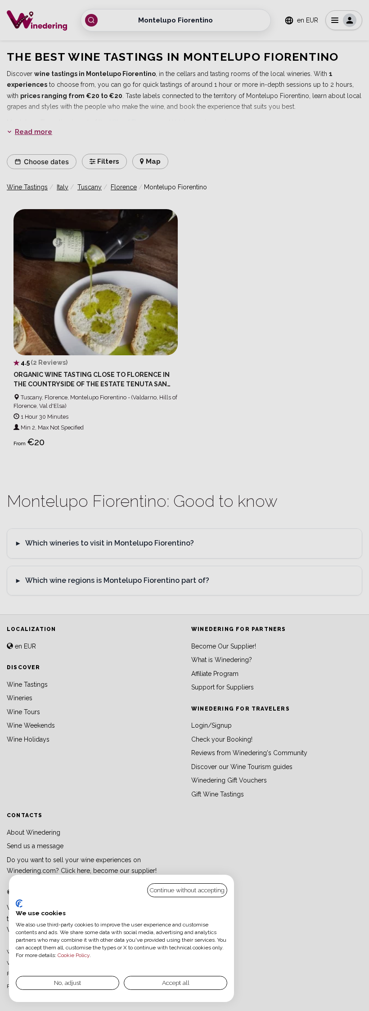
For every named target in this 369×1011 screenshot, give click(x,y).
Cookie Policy (74, 955)
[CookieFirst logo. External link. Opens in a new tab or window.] (19, 903)
